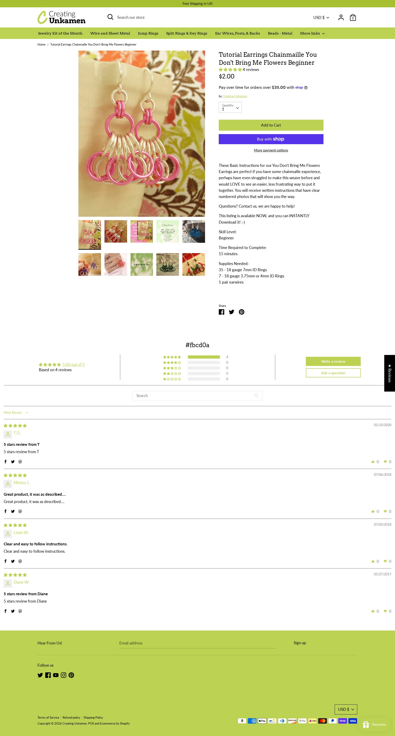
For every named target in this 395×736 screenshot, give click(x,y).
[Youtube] (56, 674)
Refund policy (71, 717)
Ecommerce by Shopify (115, 723)
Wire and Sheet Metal (110, 33)
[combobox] (230, 107)
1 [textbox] (223, 109)
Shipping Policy (93, 717)
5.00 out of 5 (74, 364)
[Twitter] (40, 674)
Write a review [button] (333, 361)
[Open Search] (110, 17)
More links (310, 33)
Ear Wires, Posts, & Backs (237, 33)
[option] (141, 135)
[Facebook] (48, 674)
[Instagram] (63, 674)
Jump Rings (148, 33)
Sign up (300, 642)
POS (91, 723)
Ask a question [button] (333, 373)
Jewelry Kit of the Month (60, 33)
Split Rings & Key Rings (186, 33)
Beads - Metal (280, 33)
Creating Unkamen (235, 96)
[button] (231, 69)
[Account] (341, 16)
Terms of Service (48, 717)
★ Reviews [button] (389, 373)
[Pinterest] (71, 674)
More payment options (271, 150)
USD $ (319, 17)
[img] (15, 425)
